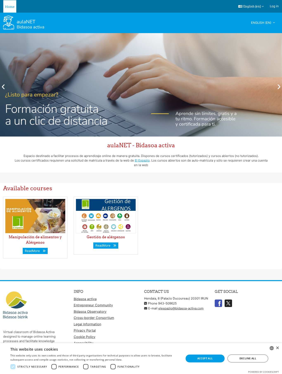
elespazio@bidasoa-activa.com (181, 308)
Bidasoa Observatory (90, 311)
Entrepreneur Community (93, 305)
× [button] (277, 348)
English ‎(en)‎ (261, 23)
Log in (274, 6)
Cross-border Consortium (94, 318)
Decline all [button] (247, 358)
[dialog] (141, 358)
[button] (251, 6)
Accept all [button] (205, 358)
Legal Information (87, 324)
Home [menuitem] (10, 7)
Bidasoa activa (85, 299)
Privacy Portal (85, 330)
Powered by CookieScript (263, 371)
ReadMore (33, 251)
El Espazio (142, 160)
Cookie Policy (84, 337)
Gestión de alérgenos (106, 237)
